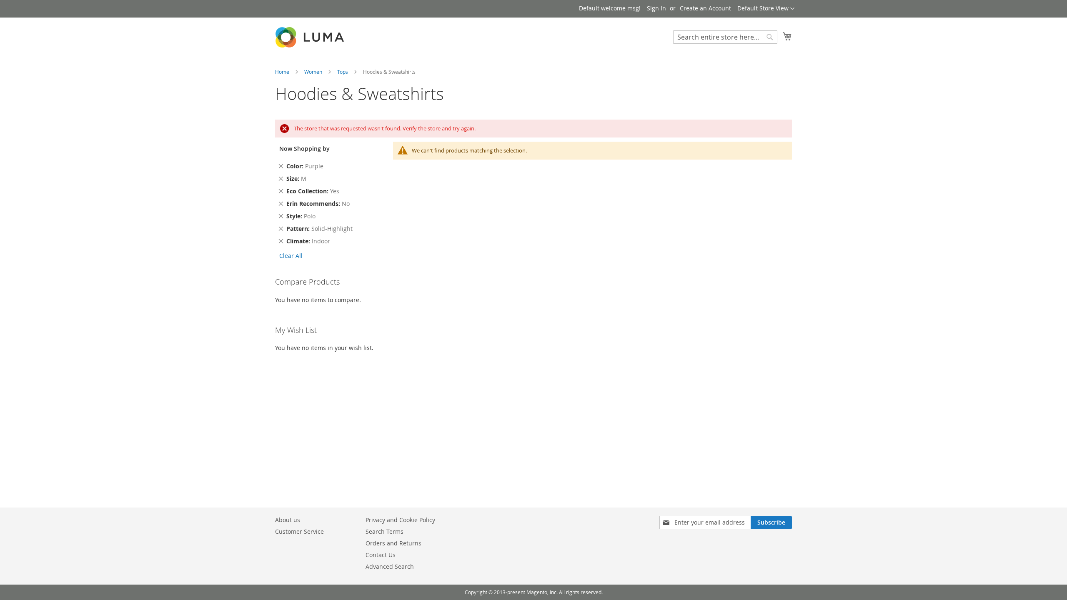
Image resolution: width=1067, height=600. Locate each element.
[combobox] (725, 37)
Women (313, 71)
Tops (343, 71)
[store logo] (310, 37)
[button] (765, 8)
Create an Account (705, 8)
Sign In (656, 8)
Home (283, 71)
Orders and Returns (393, 543)
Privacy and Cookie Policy (400, 520)
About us (287, 520)
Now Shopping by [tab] (304, 148)
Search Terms (384, 531)
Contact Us (381, 555)
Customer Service (299, 531)
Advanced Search (390, 566)
